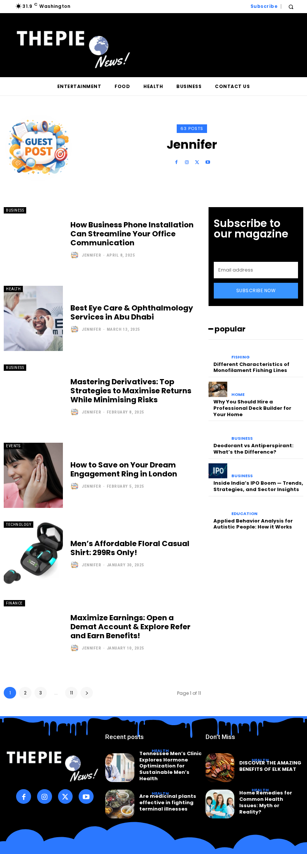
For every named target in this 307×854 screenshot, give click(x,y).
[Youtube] (207, 162)
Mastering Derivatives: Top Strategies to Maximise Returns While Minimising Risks (130, 390)
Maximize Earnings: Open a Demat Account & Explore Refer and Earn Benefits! (130, 626)
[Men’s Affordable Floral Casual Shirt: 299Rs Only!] (33, 554)
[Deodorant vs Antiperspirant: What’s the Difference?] (218, 433)
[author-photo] (75, 255)
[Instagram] (186, 162)
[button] (290, 6)
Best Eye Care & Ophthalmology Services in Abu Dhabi (131, 312)
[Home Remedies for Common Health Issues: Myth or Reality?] (220, 804)
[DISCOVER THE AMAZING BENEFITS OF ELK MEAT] (220, 767)
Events (13, 445)
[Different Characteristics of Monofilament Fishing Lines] (218, 352)
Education (244, 514)
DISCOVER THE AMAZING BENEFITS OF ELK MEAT (270, 766)
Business (15, 210)
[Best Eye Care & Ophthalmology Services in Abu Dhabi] (33, 318)
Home (237, 395)
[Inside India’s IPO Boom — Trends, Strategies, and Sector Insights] (218, 471)
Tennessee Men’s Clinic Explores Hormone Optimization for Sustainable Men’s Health (170, 766)
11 (71, 693)
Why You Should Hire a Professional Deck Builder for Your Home (252, 408)
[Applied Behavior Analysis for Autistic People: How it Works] (218, 508)
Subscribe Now (256, 290)
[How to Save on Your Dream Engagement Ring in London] (33, 475)
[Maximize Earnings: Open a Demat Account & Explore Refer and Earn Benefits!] (33, 632)
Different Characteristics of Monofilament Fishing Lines (251, 367)
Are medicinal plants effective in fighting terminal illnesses (167, 802)
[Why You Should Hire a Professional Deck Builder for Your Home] (218, 389)
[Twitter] (197, 162)
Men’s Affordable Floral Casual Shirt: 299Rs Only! (129, 548)
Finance (14, 603)
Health (13, 289)
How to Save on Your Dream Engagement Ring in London (123, 469)
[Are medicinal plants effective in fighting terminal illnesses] (119, 804)
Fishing (240, 357)
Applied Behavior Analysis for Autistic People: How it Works (253, 524)
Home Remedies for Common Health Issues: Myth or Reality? (265, 802)
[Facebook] (176, 162)
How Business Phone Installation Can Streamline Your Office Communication (132, 233)
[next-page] (86, 693)
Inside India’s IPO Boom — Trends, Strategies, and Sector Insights (258, 486)
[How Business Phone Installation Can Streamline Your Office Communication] (33, 239)
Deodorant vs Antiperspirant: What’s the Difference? (253, 448)
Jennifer (91, 255)
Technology (18, 524)
